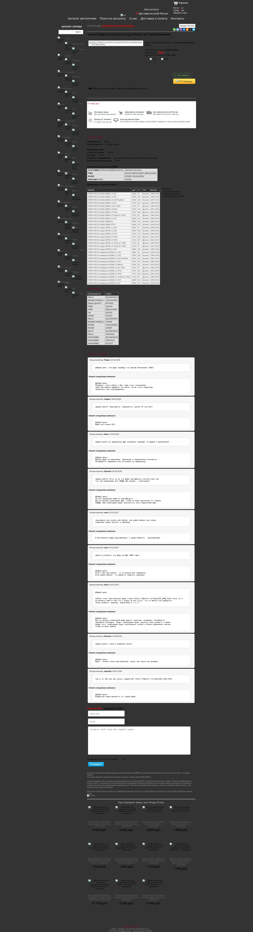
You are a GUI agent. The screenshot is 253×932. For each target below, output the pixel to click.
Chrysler (76, 76)
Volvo (67, 283)
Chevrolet (69, 72)
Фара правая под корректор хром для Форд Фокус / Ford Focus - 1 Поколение (99, 860)
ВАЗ (74, 288)
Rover (68, 235)
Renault (61, 235)
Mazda (61, 186)
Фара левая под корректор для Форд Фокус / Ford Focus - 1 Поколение (126, 824)
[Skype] (193, 29)
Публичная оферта (130, 927)
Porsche (69, 219)
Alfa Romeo (77, 44)
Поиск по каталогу (113, 18)
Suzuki (68, 267)
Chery (60, 72)
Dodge (61, 105)
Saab (74, 239)
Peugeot (61, 219)
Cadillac (76, 60)
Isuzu (74, 142)
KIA (74, 158)
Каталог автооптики (82, 18)
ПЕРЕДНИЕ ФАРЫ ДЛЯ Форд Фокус (118, 26)
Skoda (75, 256)
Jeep (67, 153)
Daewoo (69, 88)
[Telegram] (177, 29)
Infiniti (67, 137)
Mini (74, 190)
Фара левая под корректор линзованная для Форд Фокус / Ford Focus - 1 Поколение (99, 897)
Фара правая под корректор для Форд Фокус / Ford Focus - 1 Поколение (99, 824)
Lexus (68, 172)
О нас (133, 18)
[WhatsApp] (174, 29)
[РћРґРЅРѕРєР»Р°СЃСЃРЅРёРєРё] (187, 29)
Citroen (61, 88)
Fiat (81, 104)
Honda (75, 125)
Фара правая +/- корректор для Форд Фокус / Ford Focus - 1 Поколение (153, 860)
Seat (82, 250)
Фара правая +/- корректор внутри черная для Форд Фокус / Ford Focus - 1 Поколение (181, 861)
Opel (74, 207)
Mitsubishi (62, 202)
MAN (74, 174)
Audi (82, 49)
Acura (67, 38)
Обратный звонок (151, 9)
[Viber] (181, 29)
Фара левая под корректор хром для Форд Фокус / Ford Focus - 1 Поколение (126, 860)
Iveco (60, 153)
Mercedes (69, 186)
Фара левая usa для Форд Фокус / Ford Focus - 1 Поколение (181, 824)
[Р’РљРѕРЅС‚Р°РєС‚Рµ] (184, 29)
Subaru (61, 267)
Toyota (75, 272)
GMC (60, 121)
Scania (61, 251)
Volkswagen (63, 282)
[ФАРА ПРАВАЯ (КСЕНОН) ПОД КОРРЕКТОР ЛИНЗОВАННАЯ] (116, 40)
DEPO (161, 52)
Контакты (177, 18)
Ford (74, 109)
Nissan (68, 202)
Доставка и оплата (154, 18)
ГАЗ (81, 294)
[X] (190, 29)
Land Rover (63, 172)
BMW (67, 56)
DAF (74, 93)
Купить (188, 81)
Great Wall (70, 121)
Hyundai (61, 137)
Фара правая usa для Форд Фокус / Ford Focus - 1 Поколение (153, 824)
